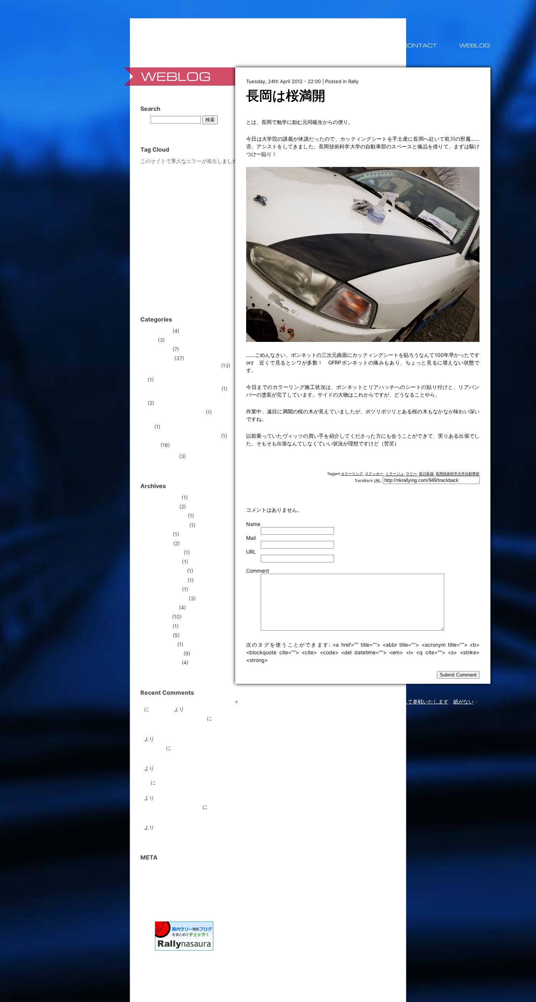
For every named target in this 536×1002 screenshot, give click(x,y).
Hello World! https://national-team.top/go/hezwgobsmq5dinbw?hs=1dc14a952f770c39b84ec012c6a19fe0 (195, 755)
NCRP (186, 167)
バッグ (196, 230)
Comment (257, 571)
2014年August (161, 506)
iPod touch (154, 168)
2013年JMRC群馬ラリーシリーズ (186, 398)
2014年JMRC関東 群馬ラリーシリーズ (190, 424)
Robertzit (161, 709)
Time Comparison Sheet (172, 807)
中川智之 (188, 257)
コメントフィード (164, 887)
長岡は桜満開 (285, 95)
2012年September (165, 598)
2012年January (162, 662)
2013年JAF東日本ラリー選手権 (184, 389)
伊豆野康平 (166, 268)
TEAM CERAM (191, 183)
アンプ (163, 201)
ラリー (411, 473)
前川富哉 (426, 473)
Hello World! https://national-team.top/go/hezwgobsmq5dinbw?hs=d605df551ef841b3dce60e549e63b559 (198, 726)
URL (251, 552)
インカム (183, 201)
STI (165, 175)
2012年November (165, 580)
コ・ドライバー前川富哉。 (174, 718)
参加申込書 (154, 279)
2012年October (162, 589)
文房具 (198, 279)
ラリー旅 (154, 748)
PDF (201, 168)
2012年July (157, 616)
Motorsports (158, 358)
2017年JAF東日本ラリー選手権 (184, 436)
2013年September (166, 525)
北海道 (216, 268)
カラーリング (352, 473)
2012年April (157, 635)
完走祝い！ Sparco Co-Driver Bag (184, 704)
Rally (353, 81)
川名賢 (178, 278)
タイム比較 (179, 230)
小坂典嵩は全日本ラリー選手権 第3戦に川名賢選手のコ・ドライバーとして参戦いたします (344, 701)
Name (253, 524)
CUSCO (214, 160)
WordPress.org (161, 896)
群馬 (187, 288)
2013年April (158, 543)
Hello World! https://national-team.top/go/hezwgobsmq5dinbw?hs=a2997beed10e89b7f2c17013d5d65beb (197, 814)
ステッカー (374, 473)
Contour (195, 159)
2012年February (163, 653)
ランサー (166, 257)
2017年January (162, 497)
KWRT (170, 168)
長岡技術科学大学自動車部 (457, 473)
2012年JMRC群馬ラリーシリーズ (186, 374)
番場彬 (170, 290)
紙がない (463, 701)
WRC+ (196, 192)
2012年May (157, 626)
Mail (251, 538)
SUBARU (185, 175)
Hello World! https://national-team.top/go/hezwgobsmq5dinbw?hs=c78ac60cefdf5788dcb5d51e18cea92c (196, 787)
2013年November (165, 515)
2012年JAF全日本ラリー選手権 (184, 365)
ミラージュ (394, 473)
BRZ (161, 160)
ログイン (154, 868)
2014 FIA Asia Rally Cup (176, 412)
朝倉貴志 (214, 279)
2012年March (160, 644)
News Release (161, 456)
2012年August (161, 607)
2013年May (157, 534)
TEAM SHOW (166, 191)
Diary (150, 340)
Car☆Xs (175, 160)
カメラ (167, 210)
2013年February (163, 552)
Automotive (157, 331)
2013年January (162, 561)
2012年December (165, 571)
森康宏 (153, 289)
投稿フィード (159, 878)
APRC (149, 160)
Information (157, 349)
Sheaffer (152, 176)
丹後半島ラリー (214, 257)
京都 (149, 268)
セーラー (159, 230)
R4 (209, 167)
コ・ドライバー (171, 219)
